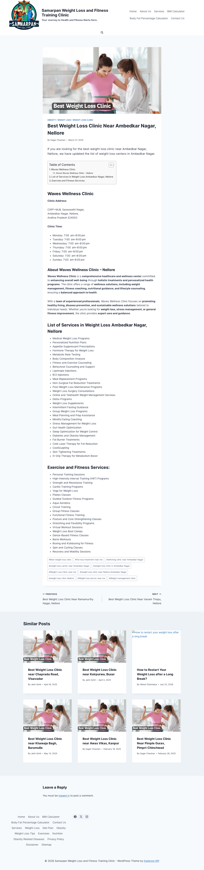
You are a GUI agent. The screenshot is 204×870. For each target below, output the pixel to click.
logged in (64, 795)
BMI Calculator (176, 11)
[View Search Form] (102, 32)
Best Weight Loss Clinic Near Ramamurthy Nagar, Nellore (68, 599)
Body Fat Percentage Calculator (149, 18)
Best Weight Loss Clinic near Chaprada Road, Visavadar (45, 674)
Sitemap (46, 844)
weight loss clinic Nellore (61, 578)
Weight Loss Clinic (83, 120)
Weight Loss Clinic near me (62, 572)
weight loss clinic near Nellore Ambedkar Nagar (103, 572)
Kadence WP (151, 860)
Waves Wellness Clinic (63, 169)
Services (159, 11)
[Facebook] (75, 816)
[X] (80, 816)
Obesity (51, 120)
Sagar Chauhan (57, 140)
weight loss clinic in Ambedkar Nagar (111, 566)
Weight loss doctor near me (91, 578)
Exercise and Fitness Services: (68, 180)
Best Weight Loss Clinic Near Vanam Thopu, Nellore (135, 599)
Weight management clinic (122, 578)
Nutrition (57, 833)
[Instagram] (86, 816)
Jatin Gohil (36, 684)
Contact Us (177, 18)
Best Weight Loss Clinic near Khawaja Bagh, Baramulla (45, 743)
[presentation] (47, 646)
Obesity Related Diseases (28, 839)
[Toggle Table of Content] (109, 165)
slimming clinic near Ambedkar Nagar (124, 559)
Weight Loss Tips (25, 833)
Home (133, 11)
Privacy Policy (55, 839)
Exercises (43, 833)
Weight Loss (64, 120)
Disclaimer (32, 844)
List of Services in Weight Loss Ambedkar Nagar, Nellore (82, 176)
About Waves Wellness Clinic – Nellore (74, 173)
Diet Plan (48, 827)
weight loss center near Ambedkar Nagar (69, 566)
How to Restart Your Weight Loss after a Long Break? (155, 674)
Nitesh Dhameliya (148, 684)
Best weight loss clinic (60, 559)
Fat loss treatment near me (89, 559)
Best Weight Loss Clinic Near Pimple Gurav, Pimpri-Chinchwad (154, 743)
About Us (145, 11)
